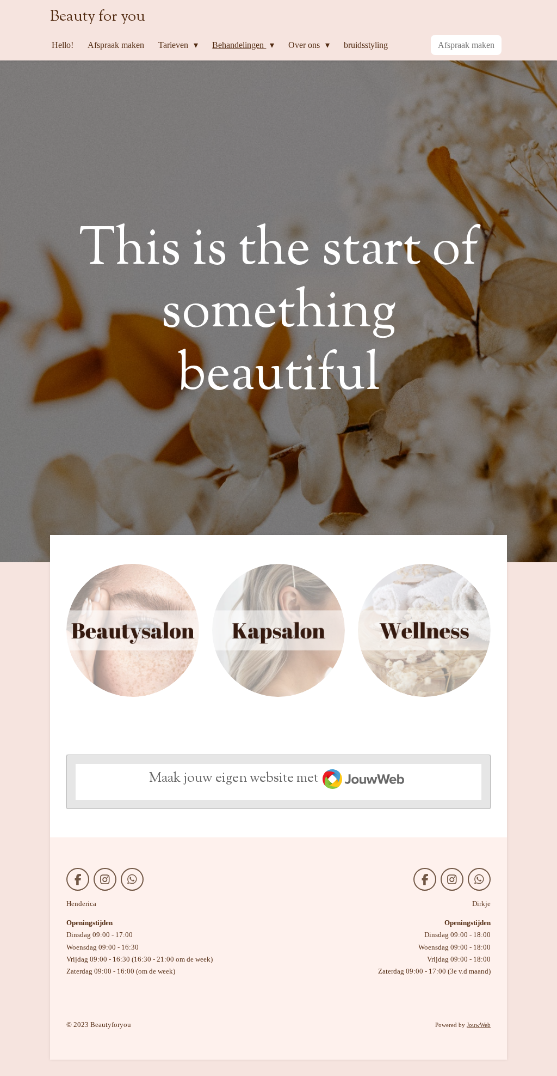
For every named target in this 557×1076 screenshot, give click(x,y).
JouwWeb (479, 1025)
